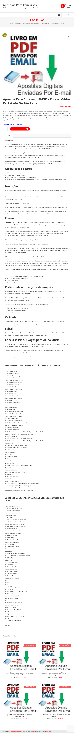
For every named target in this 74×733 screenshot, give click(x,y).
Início (11, 23)
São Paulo (17, 23)
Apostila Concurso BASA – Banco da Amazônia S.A (19, 716)
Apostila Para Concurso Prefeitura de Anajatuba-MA (19, 674)
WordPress (48, 731)
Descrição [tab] (8, 136)
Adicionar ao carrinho (18, 129)
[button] (68, 36)
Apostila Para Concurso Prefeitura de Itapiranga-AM (54, 674)
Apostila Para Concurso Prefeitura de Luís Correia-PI (55, 716)
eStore (33, 731)
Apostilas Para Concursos (20, 5)
